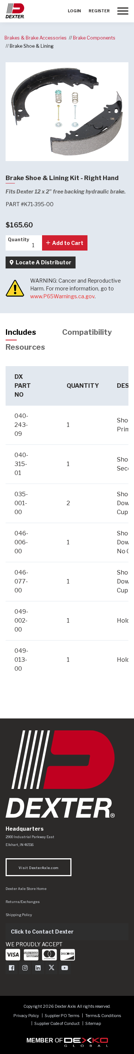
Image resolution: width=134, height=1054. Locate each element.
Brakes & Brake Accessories (35, 38)
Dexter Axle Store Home (26, 889)
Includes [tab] (21, 332)
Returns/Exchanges (23, 902)
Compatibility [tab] (87, 332)
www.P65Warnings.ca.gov (62, 296)
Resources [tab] (25, 347)
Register (99, 11)
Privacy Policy (26, 1015)
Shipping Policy (19, 915)
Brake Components (94, 38)
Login (74, 11)
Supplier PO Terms (62, 1015)
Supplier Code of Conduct (57, 1023)
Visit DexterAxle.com (38, 868)
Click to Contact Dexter (42, 931)
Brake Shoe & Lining (32, 46)
